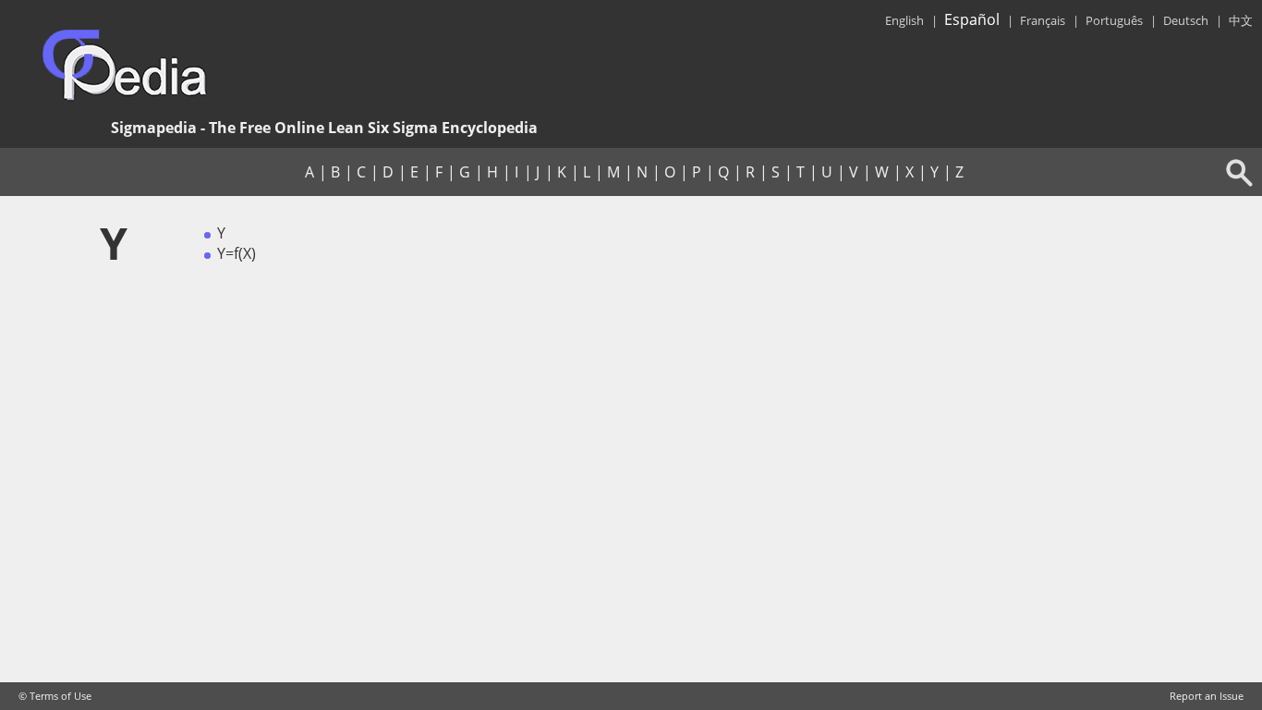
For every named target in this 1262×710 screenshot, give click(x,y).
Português (1114, 20)
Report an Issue (1207, 696)
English (904, 20)
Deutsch (1185, 20)
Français (1042, 20)
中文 (1241, 20)
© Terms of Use (54, 696)
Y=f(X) (236, 253)
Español (972, 19)
